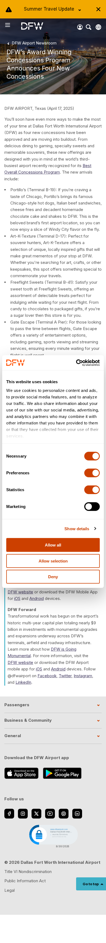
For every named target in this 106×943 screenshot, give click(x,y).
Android (36, 598)
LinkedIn (23, 682)
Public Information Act (25, 880)
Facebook (47, 675)
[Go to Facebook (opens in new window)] (9, 814)
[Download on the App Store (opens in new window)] (21, 773)
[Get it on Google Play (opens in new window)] (62, 773)
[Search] (88, 27)
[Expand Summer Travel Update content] (79, 10)
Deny (53, 576)
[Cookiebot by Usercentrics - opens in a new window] (76, 362)
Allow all (53, 545)
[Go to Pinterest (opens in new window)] (63, 814)
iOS (17, 598)
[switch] (92, 473)
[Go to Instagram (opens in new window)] (23, 814)
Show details (76, 528)
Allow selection (53, 560)
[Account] (80, 27)
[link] (31, 43)
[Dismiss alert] (98, 9)
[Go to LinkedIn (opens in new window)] (77, 814)
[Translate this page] (98, 27)
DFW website (20, 591)
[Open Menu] (12, 25)
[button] (53, 835)
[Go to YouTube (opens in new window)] (50, 814)
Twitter (65, 675)
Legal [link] (9, 890)
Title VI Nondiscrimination (28, 871)
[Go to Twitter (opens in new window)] (36, 814)
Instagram (83, 675)
